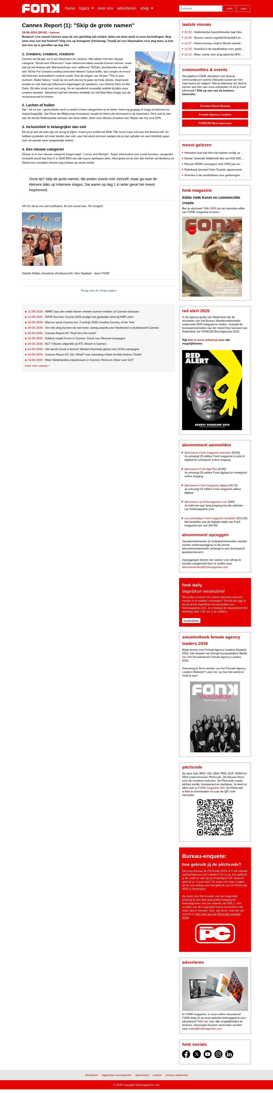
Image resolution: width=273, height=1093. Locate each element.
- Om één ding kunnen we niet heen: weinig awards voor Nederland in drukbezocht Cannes (93, 327)
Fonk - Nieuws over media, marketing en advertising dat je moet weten (41, 8)
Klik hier (203, 1021)
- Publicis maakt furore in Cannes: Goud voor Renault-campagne (76, 338)
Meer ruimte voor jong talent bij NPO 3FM (220, 54)
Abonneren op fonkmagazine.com (205, 501)
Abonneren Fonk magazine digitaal (206, 485)
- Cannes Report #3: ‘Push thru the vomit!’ (62, 333)
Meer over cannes (36, 365)
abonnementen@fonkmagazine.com (205, 567)
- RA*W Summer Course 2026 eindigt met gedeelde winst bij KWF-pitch (81, 316)
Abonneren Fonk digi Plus (200, 469)
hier (240, 600)
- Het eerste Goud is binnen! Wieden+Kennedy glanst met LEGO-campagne (83, 349)
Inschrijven (191, 620)
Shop (144, 8)
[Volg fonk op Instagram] (218, 1055)
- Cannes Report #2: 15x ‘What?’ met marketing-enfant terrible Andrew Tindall (84, 354)
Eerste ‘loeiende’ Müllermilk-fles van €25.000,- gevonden (220, 158)
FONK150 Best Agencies (215, 123)
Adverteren (126, 8)
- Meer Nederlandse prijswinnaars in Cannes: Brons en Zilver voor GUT (81, 359)
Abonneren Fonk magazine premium (207, 452)
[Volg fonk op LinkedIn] (229, 1055)
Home (70, 8)
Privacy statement (176, 1075)
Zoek (230, 8)
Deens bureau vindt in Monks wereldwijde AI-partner (227, 43)
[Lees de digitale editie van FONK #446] (215, 257)
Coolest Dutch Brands (215, 105)
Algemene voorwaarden (117, 1075)
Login (244, 8)
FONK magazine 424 (211, 787)
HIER (213, 208)
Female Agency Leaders (215, 114)
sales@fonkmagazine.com (205, 1028)
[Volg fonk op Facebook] (186, 1055)
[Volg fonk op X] (197, 1055)
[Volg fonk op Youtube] (208, 1055)
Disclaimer (91, 1075)
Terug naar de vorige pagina (99, 290)
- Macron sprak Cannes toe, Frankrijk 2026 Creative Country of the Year (81, 322)
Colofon (157, 1075)
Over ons (105, 8)
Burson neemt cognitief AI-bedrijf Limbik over (222, 37)
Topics (84, 8)
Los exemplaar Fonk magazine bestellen (210, 518)
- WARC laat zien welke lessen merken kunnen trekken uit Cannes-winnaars (83, 311)
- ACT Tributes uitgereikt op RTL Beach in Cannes (67, 343)
